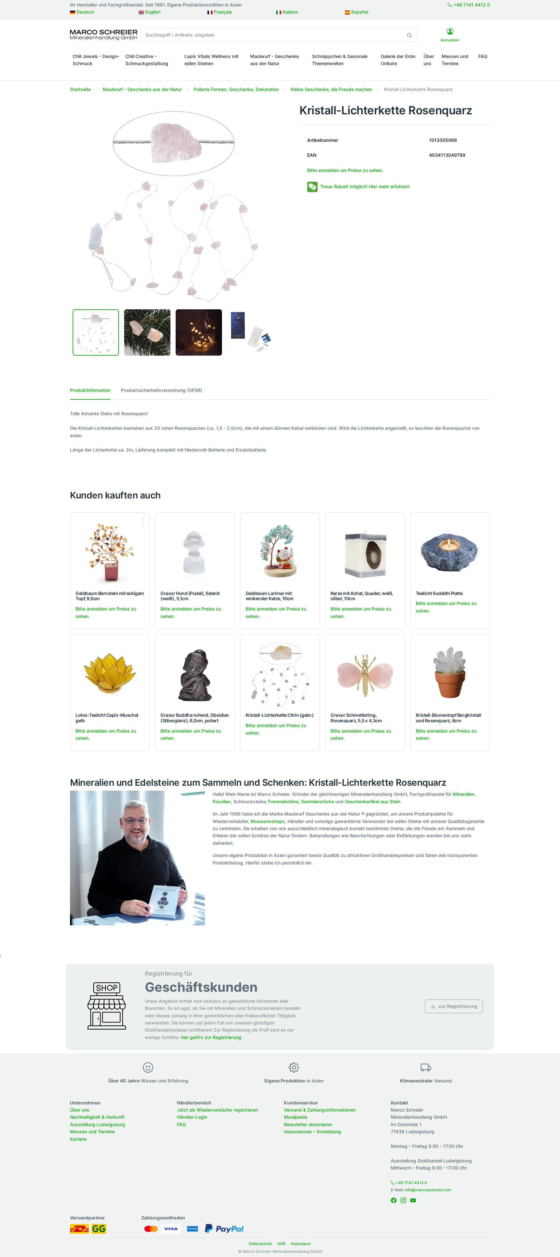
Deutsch (84, 12)
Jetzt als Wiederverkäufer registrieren (217, 1110)
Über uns (429, 59)
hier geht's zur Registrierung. (211, 1037)
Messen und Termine (455, 59)
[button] (96, 72)
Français (222, 12)
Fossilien (222, 801)
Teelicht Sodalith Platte (439, 593)
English (152, 12)
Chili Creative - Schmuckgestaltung (146, 59)
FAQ (482, 56)
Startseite (80, 89)
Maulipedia (295, 1117)
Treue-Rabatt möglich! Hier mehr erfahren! (365, 186)
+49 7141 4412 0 (471, 4)
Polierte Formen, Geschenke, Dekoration (236, 89)
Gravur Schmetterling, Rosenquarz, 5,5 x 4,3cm (356, 717)
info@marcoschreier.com (428, 1189)
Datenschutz (260, 1243)
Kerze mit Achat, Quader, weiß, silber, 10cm (362, 595)
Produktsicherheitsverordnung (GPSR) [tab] (161, 390)
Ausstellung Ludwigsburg (97, 1124)
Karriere (78, 1139)
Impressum (301, 1243)
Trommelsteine (282, 801)
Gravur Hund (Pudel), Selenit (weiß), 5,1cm (190, 595)
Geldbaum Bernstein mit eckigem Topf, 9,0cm (110, 595)
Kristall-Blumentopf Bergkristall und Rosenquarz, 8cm (448, 717)
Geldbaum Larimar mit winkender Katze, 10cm (270, 595)
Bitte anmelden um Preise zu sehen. (345, 170)
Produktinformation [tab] (90, 390)
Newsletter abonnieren (308, 1124)
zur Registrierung (457, 1006)
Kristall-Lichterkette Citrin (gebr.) (280, 715)
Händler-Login (192, 1117)
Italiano (289, 12)
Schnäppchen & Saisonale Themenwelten (340, 59)
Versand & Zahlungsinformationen (320, 1110)
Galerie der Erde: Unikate (398, 59)
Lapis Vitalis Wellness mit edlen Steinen (211, 59)
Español (359, 12)
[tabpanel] (280, 431)
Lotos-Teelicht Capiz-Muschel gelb (107, 717)
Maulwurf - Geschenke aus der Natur (274, 59)
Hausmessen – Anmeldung (312, 1131)
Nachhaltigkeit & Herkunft (97, 1117)
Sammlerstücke (317, 801)
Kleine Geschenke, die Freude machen (331, 89)
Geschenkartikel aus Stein (372, 801)
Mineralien (463, 794)
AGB (281, 1243)
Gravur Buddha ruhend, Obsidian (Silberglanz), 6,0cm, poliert (194, 717)
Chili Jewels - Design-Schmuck (96, 59)
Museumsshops (268, 821)
